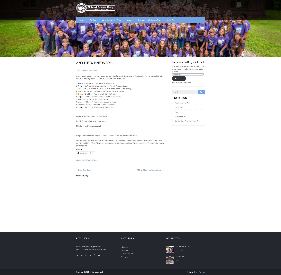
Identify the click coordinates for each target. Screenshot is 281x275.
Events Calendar (127, 254)
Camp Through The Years (111, 20)
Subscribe (179, 78)
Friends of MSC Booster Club (149, 20)
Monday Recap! (180, 116)
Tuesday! (178, 112)
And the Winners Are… (182, 103)
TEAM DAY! (179, 107)
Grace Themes (199, 272)
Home (81, 20)
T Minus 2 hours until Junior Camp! (150, 170)
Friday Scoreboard (84, 170)
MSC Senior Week (91, 160)
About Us (170, 20)
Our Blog (93, 20)
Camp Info (125, 250)
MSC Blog (124, 257)
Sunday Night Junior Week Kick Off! (187, 121)
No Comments (91, 71)
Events (129, 20)
